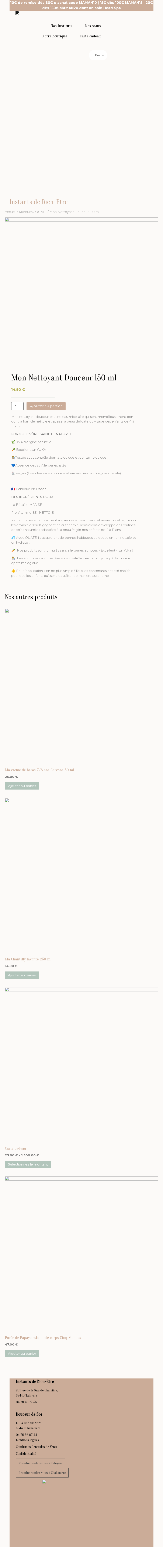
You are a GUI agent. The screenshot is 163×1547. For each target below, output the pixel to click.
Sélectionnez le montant (28, 1164)
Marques (25, 212)
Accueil (10, 212)
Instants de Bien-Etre (39, 202)
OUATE (41, 212)
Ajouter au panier (46, 406)
